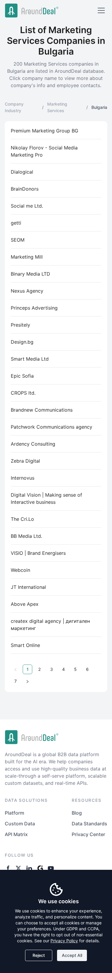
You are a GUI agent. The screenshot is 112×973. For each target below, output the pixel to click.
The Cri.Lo (22, 519)
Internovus (22, 478)
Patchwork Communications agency (51, 427)
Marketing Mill (27, 257)
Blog (77, 813)
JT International (28, 587)
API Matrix (16, 834)
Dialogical (22, 172)
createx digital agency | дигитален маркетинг (50, 624)
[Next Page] (27, 681)
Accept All (72, 955)
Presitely (20, 325)
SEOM (17, 240)
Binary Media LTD (30, 274)
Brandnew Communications (42, 410)
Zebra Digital (25, 461)
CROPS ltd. (23, 393)
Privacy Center (88, 834)
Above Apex (25, 604)
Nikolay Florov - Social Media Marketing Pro (44, 151)
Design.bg (22, 342)
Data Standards (89, 824)
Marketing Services (57, 107)
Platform (14, 813)
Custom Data (20, 824)
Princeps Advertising (34, 308)
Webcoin (20, 570)
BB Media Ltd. (26, 536)
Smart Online (25, 645)
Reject (39, 955)
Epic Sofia (22, 376)
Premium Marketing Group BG (44, 131)
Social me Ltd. (27, 206)
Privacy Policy (64, 940)
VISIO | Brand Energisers (38, 553)
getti (16, 223)
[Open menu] (101, 10)
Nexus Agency (27, 291)
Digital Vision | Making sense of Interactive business (46, 498)
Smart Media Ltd (30, 359)
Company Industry (14, 107)
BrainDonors (25, 189)
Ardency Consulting (33, 444)
